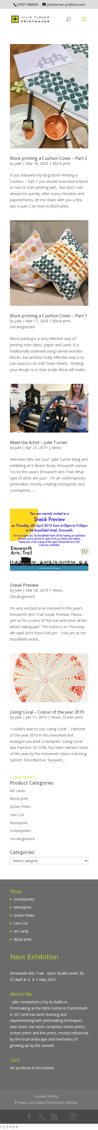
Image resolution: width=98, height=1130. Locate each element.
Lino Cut (17, 814)
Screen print (73, 717)
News (56, 447)
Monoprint (19, 822)
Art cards (17, 790)
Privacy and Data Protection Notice (46, 1102)
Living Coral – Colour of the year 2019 (47, 712)
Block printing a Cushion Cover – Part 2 (48, 158)
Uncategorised (22, 838)
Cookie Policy (46, 1096)
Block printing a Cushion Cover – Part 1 (48, 316)
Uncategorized (22, 326)
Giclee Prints (20, 806)
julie (18, 163)
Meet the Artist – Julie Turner (38, 442)
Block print (62, 163)
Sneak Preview (24, 585)
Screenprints (20, 830)
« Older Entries (22, 777)
